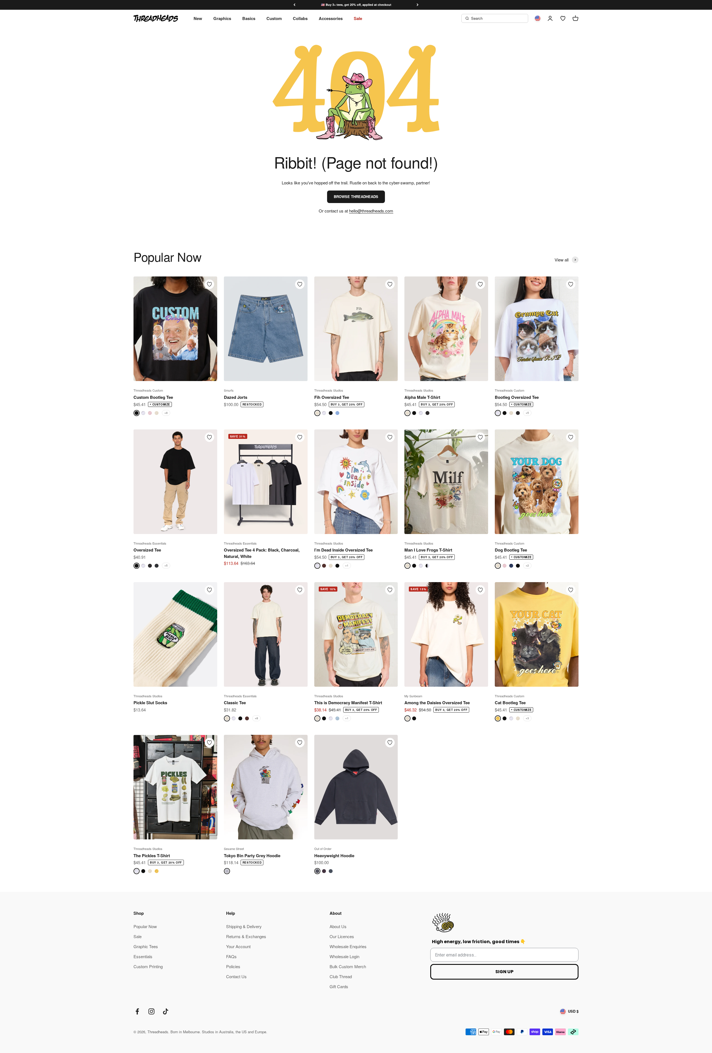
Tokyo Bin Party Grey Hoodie (252, 855)
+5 (527, 413)
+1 (346, 565)
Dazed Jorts (235, 397)
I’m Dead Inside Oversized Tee (343, 550)
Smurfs (229, 390)
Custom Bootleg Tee (153, 397)
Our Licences (342, 936)
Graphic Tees (146, 946)
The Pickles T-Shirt (152, 855)
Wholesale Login (344, 956)
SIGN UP (504, 971)
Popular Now (145, 926)
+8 (166, 413)
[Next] (418, 5)
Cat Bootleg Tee (510, 702)
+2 (527, 565)
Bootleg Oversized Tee (517, 397)
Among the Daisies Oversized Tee (437, 702)
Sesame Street (234, 848)
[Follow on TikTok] (165, 1011)
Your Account (238, 946)
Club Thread (341, 976)
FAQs (231, 956)
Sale (358, 18)
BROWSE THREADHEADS (356, 196)
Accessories (331, 18)
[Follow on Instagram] (151, 1011)
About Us (338, 926)
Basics (248, 18)
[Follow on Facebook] (137, 1011)
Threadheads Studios (328, 390)
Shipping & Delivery (244, 926)
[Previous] (294, 5)
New (198, 18)
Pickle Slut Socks (150, 702)
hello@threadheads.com (371, 211)
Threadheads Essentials (150, 543)
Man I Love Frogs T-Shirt (428, 550)
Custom (274, 18)
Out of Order (323, 848)
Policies (233, 966)
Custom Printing (148, 966)
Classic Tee (235, 702)
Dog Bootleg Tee (511, 550)
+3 (527, 718)
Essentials (143, 956)
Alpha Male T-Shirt (422, 397)
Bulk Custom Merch (348, 966)
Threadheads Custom (148, 390)
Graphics (222, 18)
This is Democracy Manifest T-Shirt (348, 702)
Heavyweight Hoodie (334, 855)
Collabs (300, 18)
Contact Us (236, 976)
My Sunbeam (413, 696)
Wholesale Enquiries (348, 946)
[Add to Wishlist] (209, 284)
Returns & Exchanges (246, 936)
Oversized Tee (147, 550)
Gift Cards (339, 986)
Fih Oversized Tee (331, 397)
